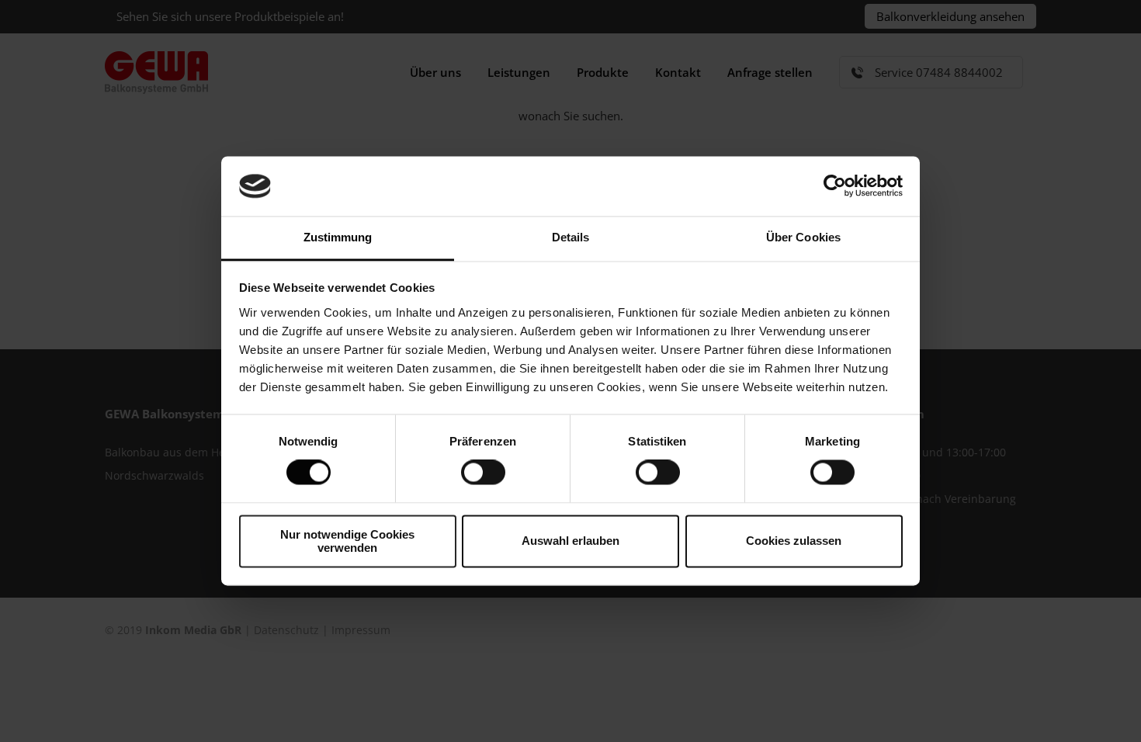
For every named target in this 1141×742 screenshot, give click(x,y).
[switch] (483, 472)
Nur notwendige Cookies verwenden (347, 541)
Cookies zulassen (793, 541)
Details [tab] (571, 237)
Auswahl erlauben (570, 541)
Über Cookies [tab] (803, 237)
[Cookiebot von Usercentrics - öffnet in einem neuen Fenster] (835, 186)
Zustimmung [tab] (338, 237)
